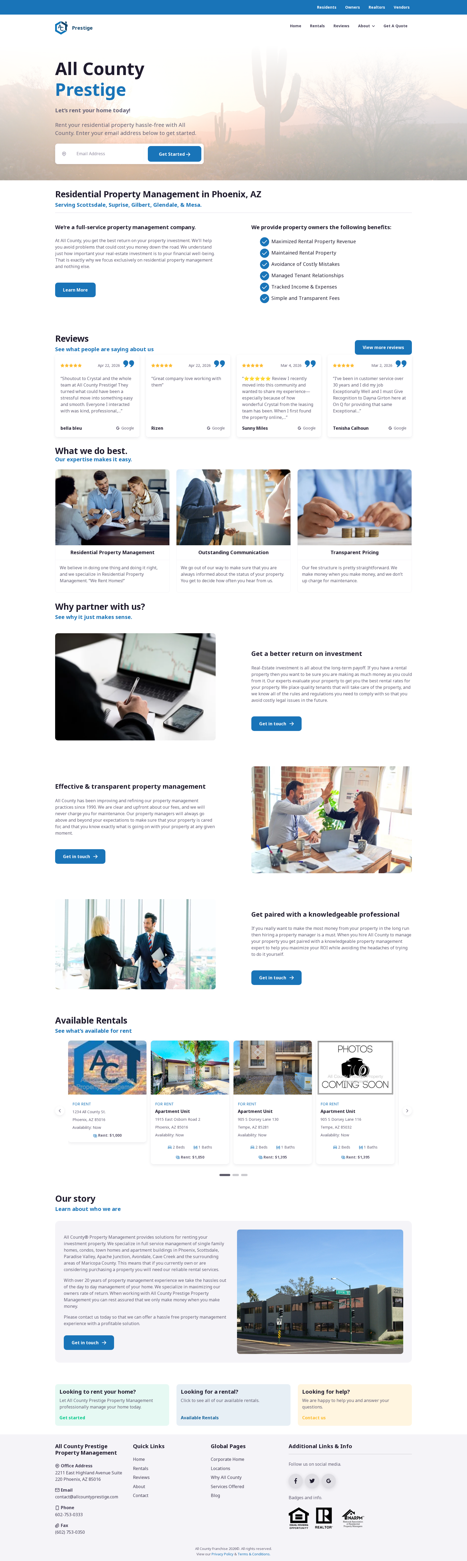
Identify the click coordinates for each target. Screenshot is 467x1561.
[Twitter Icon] (313, 1480)
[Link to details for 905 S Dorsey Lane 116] (355, 1102)
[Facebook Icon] (297, 1480)
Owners (352, 7)
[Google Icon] (329, 1480)
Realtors (377, 7)
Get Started (172, 154)
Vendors (402, 7)
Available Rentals (200, 1418)
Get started (72, 1418)
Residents (326, 7)
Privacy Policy (223, 1554)
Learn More (75, 290)
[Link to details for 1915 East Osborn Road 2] (190, 1102)
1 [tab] (224, 1175)
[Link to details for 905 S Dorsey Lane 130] (273, 1102)
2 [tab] (235, 1175)
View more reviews (383, 347)
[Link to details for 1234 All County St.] (107, 1091)
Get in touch (273, 724)
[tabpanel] (107, 1091)
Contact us (314, 1418)
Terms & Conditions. (254, 1554)
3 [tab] (244, 1175)
